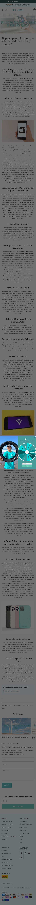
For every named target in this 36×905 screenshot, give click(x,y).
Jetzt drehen (27, 465)
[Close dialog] (35, 437)
